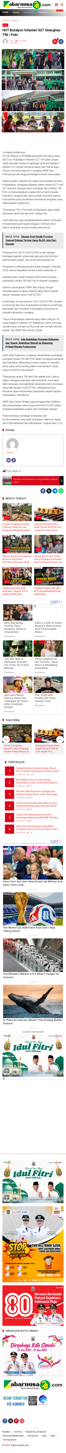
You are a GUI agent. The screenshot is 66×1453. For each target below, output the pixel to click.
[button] (62, 4)
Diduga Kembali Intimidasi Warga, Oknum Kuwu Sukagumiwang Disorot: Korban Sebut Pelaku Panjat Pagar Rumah (37, 770)
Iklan (53, 1436)
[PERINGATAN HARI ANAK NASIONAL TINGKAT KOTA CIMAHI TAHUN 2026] (17, 576)
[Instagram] (21, 1420)
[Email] (8, 460)
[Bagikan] (61, 41)
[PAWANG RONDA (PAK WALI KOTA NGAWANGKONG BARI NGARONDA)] (49, 576)
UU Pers (18, 1432)
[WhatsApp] (61, 491)
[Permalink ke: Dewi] (6, 41)
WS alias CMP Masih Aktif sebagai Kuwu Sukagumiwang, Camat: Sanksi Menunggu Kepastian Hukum (37, 793)
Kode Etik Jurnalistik (36, 1432)
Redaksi (6, 1432)
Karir (44, 1436)
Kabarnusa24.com (20, 1445)
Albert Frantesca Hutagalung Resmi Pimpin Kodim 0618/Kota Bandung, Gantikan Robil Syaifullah (17, 559)
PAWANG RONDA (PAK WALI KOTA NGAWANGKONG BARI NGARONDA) (47, 591)
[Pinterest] (16, 1420)
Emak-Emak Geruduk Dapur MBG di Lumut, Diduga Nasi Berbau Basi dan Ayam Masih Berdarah (37, 805)
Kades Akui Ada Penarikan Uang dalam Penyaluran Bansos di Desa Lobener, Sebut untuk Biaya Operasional (37, 828)
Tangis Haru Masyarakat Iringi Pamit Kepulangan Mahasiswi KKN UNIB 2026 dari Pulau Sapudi (37, 816)
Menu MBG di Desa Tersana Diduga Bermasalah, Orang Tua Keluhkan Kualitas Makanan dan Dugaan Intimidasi (36, 781)
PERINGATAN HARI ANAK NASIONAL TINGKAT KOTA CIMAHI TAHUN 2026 (15, 591)
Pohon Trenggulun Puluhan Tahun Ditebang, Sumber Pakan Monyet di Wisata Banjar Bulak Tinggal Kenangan (16, 748)
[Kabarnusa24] (27, 4)
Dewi (11, 41)
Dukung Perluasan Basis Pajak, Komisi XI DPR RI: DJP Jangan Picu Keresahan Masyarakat (47, 527)
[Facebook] (43, 491)
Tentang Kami (9, 1439)
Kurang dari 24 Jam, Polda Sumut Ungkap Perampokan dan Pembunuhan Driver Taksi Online (49, 559)
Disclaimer (33, 1436)
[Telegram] (55, 491)
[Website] (13, 460)
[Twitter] (49, 491)
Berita (5, 25)
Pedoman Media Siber (13, 1436)
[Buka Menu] (56, 4)
